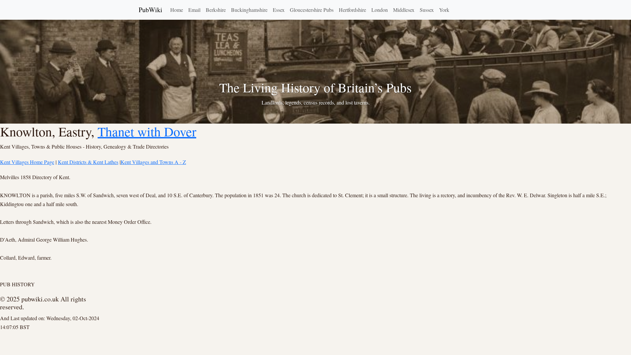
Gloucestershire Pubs (312, 9)
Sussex (427, 9)
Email (194, 9)
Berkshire (216, 9)
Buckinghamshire (249, 9)
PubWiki (150, 9)
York (444, 9)
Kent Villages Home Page (27, 161)
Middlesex (403, 9)
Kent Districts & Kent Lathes (88, 161)
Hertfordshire (352, 9)
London (379, 9)
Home (176, 9)
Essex (279, 9)
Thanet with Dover (147, 131)
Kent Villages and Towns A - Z (153, 161)
